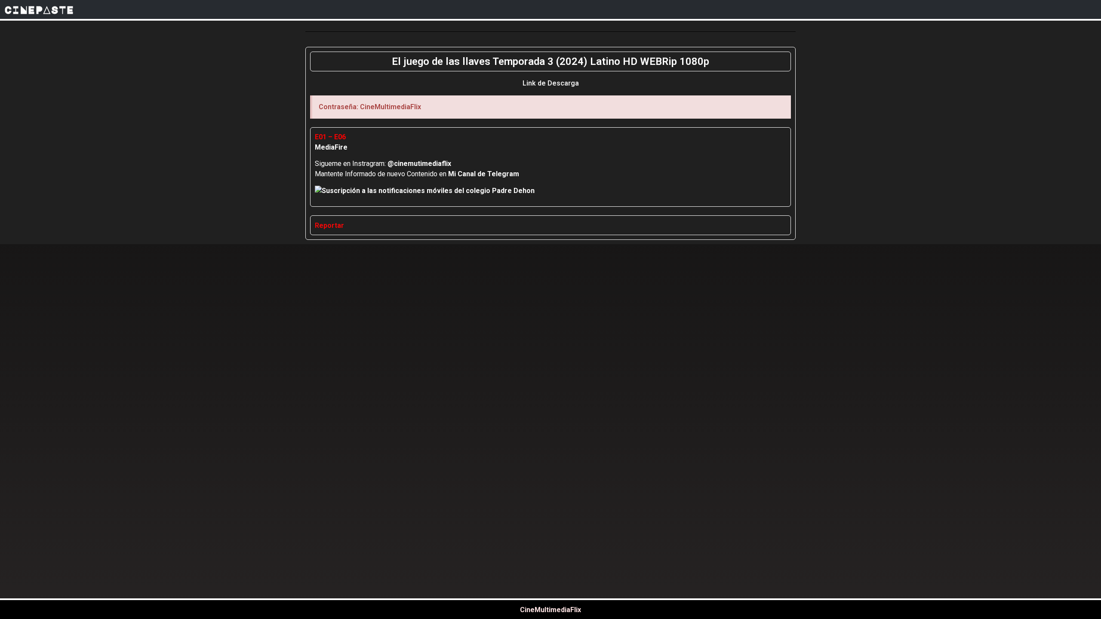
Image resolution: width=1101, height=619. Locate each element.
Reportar (329, 225)
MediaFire (331, 147)
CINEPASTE (39, 9)
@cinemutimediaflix (419, 163)
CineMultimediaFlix (550, 610)
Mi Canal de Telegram (483, 174)
